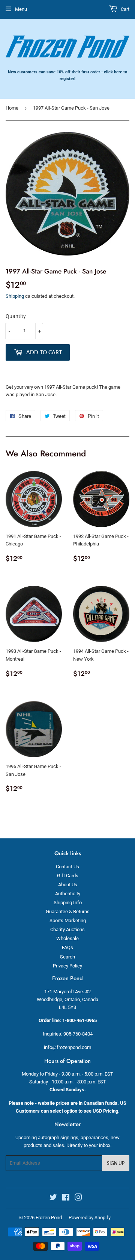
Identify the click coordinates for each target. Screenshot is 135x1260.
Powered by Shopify (90, 1217)
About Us (67, 884)
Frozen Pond (49, 1217)
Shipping (15, 296)
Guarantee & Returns (68, 911)
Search (67, 957)
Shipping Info (68, 902)
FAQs (67, 947)
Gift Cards (67, 875)
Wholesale (67, 938)
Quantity (16, 316)
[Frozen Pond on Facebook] (66, 1198)
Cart (124, 9)
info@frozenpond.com (67, 1047)
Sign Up (115, 1163)
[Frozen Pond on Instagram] (78, 1198)
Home (12, 108)
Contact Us (67, 866)
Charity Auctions (67, 929)
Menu (21, 9)
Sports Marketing (68, 920)
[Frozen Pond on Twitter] (53, 1198)
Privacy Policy (67, 966)
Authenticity (67, 893)
